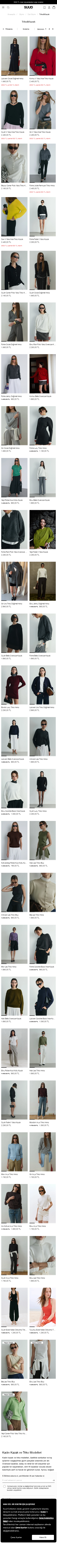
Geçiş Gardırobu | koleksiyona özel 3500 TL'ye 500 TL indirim (28, 2)
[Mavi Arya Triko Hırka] (14, 1151)
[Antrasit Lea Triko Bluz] (14, 892)
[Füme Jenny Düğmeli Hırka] (14, 373)
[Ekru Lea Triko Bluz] (42, 1359)
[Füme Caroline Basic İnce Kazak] (42, 944)
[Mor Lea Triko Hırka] (14, 944)
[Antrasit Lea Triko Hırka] (42, 736)
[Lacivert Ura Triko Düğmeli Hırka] (42, 685)
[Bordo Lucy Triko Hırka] (14, 685)
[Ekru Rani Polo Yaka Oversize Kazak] (42, 322)
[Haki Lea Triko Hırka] (42, 1048)
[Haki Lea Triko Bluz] (42, 840)
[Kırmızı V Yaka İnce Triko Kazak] (42, 56)
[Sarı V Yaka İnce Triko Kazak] (14, 216)
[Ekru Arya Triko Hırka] (42, 1203)
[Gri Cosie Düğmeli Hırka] (14, 425)
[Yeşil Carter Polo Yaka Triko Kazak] (14, 1411)
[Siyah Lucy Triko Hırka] (42, 788)
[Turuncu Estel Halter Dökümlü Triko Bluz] (42, 1307)
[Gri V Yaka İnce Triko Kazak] (42, 109)
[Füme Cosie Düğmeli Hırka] (14, 322)
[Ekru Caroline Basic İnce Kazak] (14, 788)
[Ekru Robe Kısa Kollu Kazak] (14, 1048)
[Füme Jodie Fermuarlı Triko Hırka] (42, 163)
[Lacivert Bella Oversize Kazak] (14, 736)
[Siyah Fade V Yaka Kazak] (14, 1100)
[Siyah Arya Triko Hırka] (14, 1255)
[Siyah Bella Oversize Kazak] (14, 633)
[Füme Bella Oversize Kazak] (42, 633)
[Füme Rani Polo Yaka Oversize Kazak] (14, 529)
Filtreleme (8, 29)
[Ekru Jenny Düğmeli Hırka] (42, 581)
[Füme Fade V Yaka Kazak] (42, 216)
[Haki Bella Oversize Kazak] (14, 996)
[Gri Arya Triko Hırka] (42, 1151)
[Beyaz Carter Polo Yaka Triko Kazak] (14, 163)
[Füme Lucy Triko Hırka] (42, 425)
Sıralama (26, 29)
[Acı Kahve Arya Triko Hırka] (14, 1203)
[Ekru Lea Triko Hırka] (42, 1255)
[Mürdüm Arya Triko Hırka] (42, 1100)
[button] (4, 75)
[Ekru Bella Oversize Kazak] (42, 477)
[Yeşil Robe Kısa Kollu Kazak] (14, 477)
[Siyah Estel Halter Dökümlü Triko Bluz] (14, 1307)
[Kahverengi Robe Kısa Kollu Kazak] (14, 840)
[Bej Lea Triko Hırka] (42, 892)
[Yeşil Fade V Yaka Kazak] (42, 529)
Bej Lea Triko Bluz (8, 1382)
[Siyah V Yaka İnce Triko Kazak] (14, 109)
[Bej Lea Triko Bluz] (14, 1359)
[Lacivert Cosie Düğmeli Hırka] (14, 56)
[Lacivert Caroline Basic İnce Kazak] (42, 996)
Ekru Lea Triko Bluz (36, 1382)
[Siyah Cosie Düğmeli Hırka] (42, 270)
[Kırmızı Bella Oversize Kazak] (42, 373)
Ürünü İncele (14, 79)
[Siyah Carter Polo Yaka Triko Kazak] (14, 270)
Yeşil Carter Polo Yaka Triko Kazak (14, 1434)
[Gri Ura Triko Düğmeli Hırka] (14, 581)
